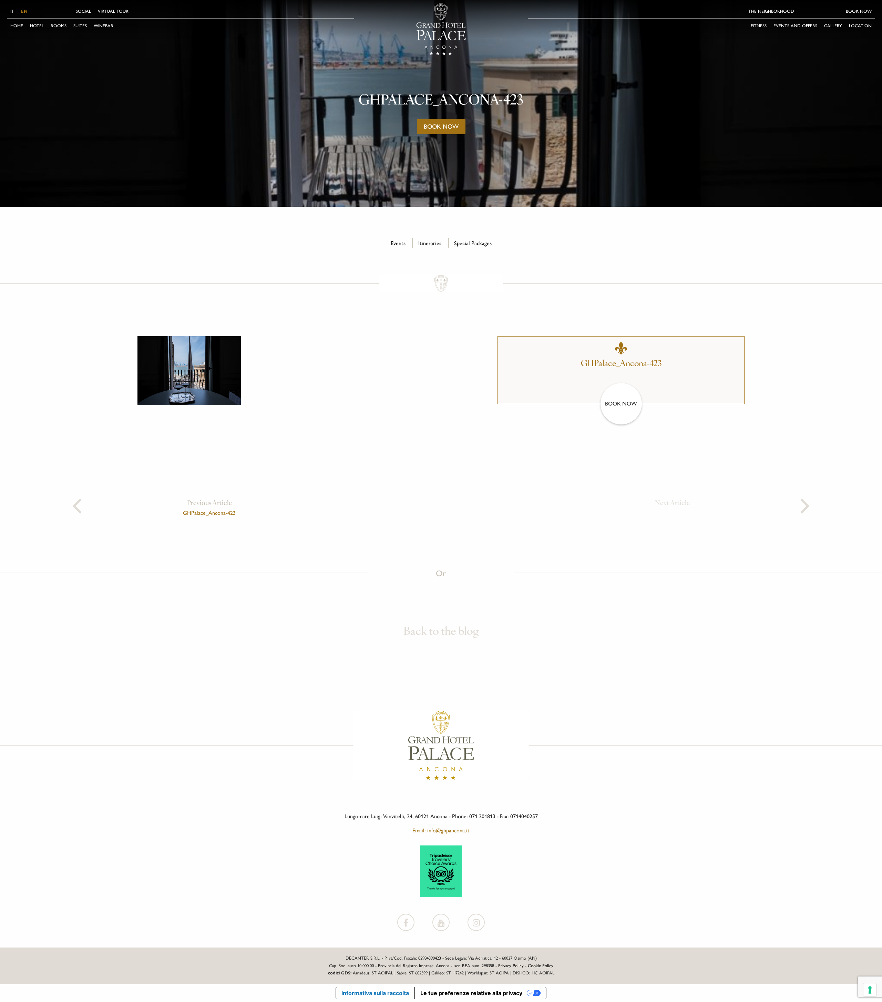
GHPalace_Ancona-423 (209, 513)
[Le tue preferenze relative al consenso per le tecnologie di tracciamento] (869, 989)
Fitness (759, 25)
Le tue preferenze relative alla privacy (471, 993)
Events (398, 243)
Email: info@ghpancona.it (441, 830)
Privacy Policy (511, 965)
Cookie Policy (540, 965)
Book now (859, 11)
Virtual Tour (113, 11)
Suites (80, 25)
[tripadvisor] (441, 870)
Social (83, 11)
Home (16, 25)
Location (860, 25)
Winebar (103, 25)
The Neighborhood (771, 11)
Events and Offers (795, 25)
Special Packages (473, 243)
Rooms (58, 25)
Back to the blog (441, 632)
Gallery (833, 25)
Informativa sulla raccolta (375, 993)
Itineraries (429, 243)
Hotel (37, 25)
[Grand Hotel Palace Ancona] (441, 29)
